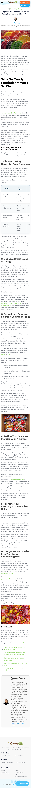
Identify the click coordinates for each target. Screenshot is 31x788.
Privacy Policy (4, 764)
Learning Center (19, 755)
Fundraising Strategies (17, 9)
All (8, 9)
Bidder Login (25, 5)
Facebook (13, 725)
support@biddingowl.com (21, 776)
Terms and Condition (20, 762)
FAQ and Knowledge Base (7, 762)
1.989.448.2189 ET (19, 772)
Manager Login (25, 2)
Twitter (22, 723)
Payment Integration (5, 755)
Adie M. (17, 23)
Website (13, 723)
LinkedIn (18, 723)
